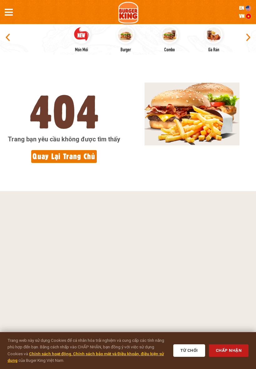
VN (242, 16)
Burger (126, 49)
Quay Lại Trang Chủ (63, 156)
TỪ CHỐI (189, 350)
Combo (169, 49)
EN (242, 7)
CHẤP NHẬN (229, 350)
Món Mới (81, 49)
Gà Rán (213, 49)
